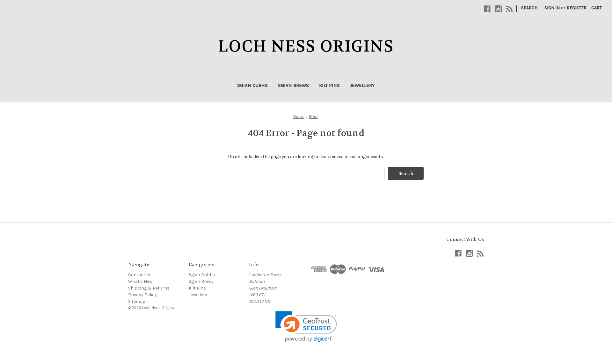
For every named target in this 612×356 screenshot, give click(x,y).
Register (576, 7)
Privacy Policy (142, 294)
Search (529, 7)
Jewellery (362, 85)
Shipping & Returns (149, 288)
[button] (306, 327)
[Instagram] (498, 8)
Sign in (552, 7)
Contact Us (140, 274)
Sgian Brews (293, 85)
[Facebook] (487, 8)
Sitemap (136, 301)
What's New (140, 281)
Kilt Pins (329, 85)
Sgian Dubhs (252, 85)
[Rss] (509, 8)
